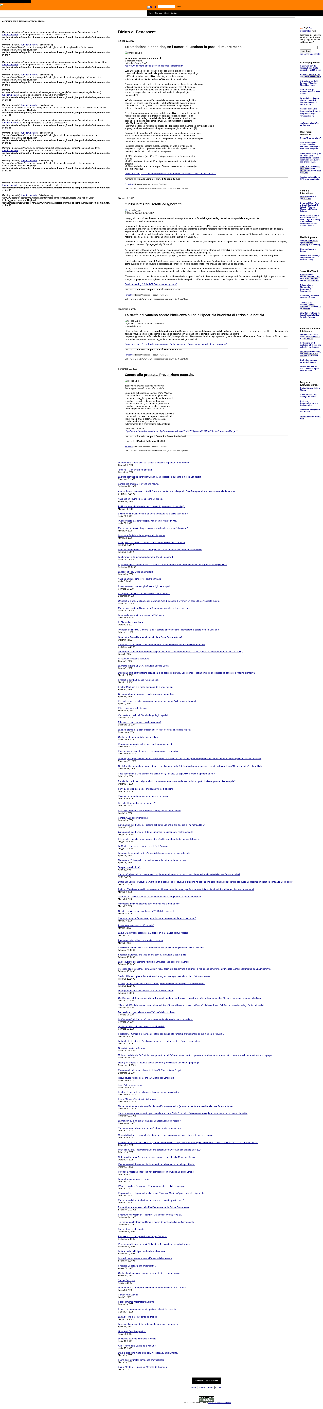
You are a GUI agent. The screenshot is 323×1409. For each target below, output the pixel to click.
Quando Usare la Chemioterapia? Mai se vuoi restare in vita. (147, 521)
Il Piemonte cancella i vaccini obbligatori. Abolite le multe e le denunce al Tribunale (158, 839)
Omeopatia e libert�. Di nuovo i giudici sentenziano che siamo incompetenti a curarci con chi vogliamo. (168, 629)
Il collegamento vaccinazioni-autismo (136, 1302)
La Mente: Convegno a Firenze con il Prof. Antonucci (144, 846)
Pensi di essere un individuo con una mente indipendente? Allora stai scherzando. (158, 701)
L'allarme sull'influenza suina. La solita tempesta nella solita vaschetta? (153, 513)
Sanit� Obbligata (126, 1280)
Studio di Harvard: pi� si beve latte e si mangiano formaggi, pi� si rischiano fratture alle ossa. (164, 976)
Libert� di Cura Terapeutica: (132, 1331)
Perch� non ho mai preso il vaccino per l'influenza (142, 1236)
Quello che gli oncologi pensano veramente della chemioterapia (149, 1273)
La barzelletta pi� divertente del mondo (137, 1317)
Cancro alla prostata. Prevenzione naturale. (159, 375)
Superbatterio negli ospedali (131, 1229)
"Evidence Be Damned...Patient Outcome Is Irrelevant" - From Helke (310, 305)
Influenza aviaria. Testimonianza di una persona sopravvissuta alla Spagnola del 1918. (160, 1149)
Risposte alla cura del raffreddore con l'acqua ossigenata (145, 744)
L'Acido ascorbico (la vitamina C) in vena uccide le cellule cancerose (151, 1186)
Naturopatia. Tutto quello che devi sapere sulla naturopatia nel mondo (152, 860)
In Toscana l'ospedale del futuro (133, 658)
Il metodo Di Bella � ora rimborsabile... (137, 1266)
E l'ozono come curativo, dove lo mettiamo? (139, 722)
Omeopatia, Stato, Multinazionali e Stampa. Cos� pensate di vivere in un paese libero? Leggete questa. (169, 601)
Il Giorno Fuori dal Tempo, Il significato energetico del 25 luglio (310, 68)
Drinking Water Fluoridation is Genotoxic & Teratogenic (306, 288)
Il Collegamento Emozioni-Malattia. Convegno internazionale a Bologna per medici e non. (161, 983)
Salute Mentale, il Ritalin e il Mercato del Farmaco (142, 1367)
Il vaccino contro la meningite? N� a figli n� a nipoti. (144, 586)
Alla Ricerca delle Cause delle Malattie (137, 1346)
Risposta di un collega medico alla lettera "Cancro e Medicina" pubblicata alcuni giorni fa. (161, 1193)
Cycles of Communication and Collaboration (309, 403)
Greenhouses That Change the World (308, 396)
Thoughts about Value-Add (310, 417)
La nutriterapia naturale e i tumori (134, 1179)
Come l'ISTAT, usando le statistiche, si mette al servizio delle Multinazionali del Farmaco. (161, 644)
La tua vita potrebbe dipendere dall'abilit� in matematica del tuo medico (153, 933)
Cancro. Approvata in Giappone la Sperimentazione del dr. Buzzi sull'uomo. (154, 608)
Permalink (129, 184)
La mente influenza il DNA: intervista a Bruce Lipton (143, 666)
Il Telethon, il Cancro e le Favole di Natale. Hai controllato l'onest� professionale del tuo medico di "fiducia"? (171, 1034)
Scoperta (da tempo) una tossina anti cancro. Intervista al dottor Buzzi (152, 954)
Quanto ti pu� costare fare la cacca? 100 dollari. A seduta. (147, 911)
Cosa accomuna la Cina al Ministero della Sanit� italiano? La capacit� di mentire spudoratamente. (166, 773)
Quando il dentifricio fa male (131, 1048)
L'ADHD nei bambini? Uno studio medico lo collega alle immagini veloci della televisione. (161, 947)
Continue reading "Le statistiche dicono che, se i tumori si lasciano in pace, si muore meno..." (170, 173)
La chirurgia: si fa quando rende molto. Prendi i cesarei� (145, 557)
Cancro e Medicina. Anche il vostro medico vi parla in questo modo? (151, 1200)
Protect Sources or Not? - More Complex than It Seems (309, 369)
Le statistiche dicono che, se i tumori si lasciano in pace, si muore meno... (185, 47)
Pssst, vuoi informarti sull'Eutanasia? (136, 925)
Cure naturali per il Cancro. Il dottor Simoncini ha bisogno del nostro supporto (155, 832)
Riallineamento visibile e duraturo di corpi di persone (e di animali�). (151, 506)
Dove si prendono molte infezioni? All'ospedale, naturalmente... (148, 1353)
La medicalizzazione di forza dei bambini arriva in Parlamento (148, 1324)
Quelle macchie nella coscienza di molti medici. (141, 1026)
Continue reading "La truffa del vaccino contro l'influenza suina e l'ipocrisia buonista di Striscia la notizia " (176, 344)
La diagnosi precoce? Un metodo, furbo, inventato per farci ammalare (151, 542)
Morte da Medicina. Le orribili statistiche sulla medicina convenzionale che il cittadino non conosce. (166, 1135)
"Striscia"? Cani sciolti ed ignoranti (153, 204)
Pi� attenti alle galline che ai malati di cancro (140, 940)
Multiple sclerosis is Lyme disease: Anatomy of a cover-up (310, 242)
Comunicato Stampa (128, 1294)
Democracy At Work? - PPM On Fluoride (310, 297)
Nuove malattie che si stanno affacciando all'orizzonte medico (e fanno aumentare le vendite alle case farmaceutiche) (175, 1106)
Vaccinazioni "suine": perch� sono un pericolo (141, 499)
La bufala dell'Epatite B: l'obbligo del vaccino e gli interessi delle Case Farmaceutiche (159, 1041)
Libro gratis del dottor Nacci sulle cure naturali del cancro (145, 990)
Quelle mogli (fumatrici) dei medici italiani (138, 737)
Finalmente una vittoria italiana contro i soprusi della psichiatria (148, 1092)
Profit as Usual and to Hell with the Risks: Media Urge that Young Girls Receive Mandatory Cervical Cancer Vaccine (310, 221)
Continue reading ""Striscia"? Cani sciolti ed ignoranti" (151, 284)
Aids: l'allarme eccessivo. (130, 1085)
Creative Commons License (219, 1403)
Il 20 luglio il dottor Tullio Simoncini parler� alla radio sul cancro (149, 810)
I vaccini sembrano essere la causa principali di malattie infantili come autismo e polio (160, 549)
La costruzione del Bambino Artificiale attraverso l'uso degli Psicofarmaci (153, 962)
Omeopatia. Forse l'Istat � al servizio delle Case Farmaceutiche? (150, 637)
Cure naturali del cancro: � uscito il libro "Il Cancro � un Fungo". (150, 1070)
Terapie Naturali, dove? (129, 867)
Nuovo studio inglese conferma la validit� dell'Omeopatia (146, 1078)
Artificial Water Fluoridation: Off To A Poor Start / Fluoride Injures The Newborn (310, 277)
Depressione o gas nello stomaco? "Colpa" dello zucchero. (146, 1012)
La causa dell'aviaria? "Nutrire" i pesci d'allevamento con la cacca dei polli (154, 853)
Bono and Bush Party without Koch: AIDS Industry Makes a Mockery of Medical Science (309, 207)
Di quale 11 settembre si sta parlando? (136, 803)
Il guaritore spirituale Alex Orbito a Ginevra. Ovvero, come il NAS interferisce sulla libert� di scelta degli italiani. (172, 564)
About (166, 13)
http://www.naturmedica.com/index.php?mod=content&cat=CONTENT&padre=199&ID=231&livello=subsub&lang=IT (181, 431)
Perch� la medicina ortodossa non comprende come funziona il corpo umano (156, 1172)
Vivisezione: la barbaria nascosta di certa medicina (143, 796)
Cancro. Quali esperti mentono (133, 818)
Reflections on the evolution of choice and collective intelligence (310, 345)
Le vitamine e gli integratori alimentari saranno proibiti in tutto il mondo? (152, 1287)
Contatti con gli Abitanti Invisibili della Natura (310, 92)
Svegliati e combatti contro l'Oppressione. (138, 680)
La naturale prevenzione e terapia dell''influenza (141, 615)
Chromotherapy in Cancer (308, 250)
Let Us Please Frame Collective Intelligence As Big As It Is (310, 336)
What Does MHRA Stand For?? (308, 197)
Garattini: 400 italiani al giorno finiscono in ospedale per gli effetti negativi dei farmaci (159, 896)
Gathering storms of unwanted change (309, 361)
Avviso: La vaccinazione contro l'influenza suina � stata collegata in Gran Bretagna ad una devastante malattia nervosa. (177, 491)
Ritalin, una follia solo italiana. (132, 708)
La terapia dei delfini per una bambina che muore (141, 1251)
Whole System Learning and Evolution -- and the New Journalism (310, 353)
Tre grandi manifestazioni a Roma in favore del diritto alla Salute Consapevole (156, 1222)
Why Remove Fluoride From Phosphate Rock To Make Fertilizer (310, 315)
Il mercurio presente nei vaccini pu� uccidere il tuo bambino (147, 1309)
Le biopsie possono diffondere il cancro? (137, 1338)
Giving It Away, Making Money (310, 389)
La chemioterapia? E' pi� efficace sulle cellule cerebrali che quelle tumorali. (155, 729)
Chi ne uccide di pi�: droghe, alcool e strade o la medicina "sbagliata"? (153, 528)
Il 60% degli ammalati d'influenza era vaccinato (141, 1360)
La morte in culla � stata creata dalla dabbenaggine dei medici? (149, 1121)
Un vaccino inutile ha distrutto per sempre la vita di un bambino (149, 903)
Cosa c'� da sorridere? (310, 138)
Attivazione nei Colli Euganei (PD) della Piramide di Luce (309, 83)
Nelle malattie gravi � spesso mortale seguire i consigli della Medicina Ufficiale (156, 1157)
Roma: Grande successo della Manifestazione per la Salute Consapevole (153, 1207)
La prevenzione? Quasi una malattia (135, 572)
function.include (10, 34)
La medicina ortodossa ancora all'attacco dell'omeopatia (145, 1258)
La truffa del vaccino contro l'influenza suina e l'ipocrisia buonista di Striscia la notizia (194, 315)
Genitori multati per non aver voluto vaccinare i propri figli (146, 694)
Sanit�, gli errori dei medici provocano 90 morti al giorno (145, 789)
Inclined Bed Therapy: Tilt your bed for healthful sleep (310, 258)
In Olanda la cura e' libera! (130, 622)
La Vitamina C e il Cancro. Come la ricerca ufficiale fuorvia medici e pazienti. (155, 1019)
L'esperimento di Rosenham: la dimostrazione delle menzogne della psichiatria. (156, 1164)
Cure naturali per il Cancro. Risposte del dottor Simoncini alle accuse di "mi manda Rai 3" (161, 825)
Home (151, 13)
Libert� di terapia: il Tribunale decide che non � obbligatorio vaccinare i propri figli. (158, 1062)
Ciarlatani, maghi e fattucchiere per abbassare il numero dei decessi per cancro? (157, 918)
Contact (174, 13)
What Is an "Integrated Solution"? (310, 411)
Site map (158, 13)
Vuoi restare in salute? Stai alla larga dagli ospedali (143, 715)
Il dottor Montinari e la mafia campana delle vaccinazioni (145, 687)
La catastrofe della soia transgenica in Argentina (141, 535)
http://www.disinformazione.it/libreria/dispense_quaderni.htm (154, 65)
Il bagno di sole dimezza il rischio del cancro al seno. (144, 593)
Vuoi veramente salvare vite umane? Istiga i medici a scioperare (149, 1128)
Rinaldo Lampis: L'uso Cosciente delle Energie (310, 75)
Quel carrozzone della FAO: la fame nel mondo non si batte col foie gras (310, 169)
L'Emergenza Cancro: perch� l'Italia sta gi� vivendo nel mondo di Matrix (154, 1244)
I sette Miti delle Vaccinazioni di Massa (137, 1099)
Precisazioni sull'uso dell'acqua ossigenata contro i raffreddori (148, 751)
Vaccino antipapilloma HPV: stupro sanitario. (140, 579)
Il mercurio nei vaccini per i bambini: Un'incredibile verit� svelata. (150, 1214)
